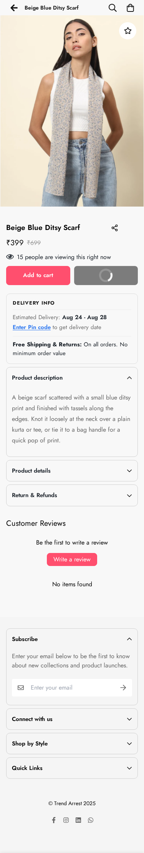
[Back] (14, 7)
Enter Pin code (32, 327)
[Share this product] (114, 228)
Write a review (72, 559)
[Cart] (130, 7)
